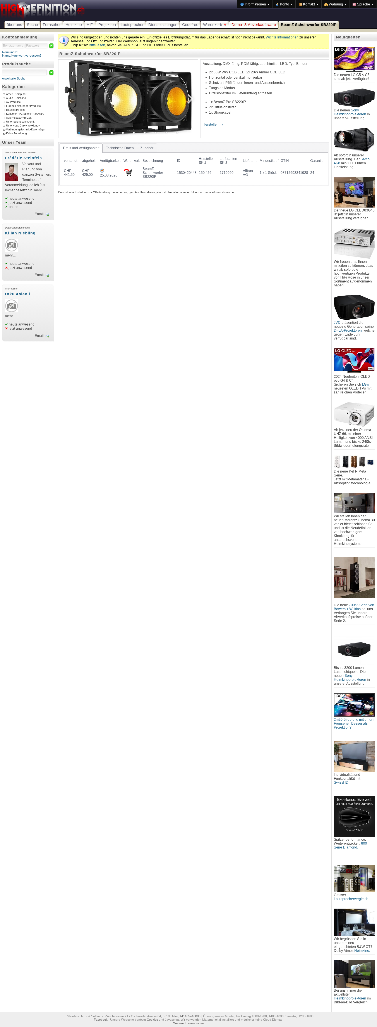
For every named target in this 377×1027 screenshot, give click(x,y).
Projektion (107, 25)
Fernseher (52, 25)
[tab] (81, 148)
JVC (337, 322)
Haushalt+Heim (15, 109)
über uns (14, 25)
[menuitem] (254, 4)
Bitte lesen (97, 45)
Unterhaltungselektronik (20, 121)
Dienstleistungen (162, 25)
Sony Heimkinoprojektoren (350, 112)
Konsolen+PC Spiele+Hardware (25, 113)
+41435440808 (190, 1016)
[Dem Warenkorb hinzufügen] (127, 174)
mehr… (39, 190)
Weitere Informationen (188, 1023)
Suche (32, 25)
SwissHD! (341, 782)
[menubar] (307, 4)
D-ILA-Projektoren (348, 330)
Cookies (152, 1019)
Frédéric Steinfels (23, 158)
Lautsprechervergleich (351, 899)
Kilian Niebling (20, 233)
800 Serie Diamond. (350, 845)
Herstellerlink (213, 124)
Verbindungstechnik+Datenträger (25, 129)
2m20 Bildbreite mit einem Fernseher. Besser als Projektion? (354, 723)
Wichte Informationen (282, 37)
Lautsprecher (132, 25)
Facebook (101, 1019)
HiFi (90, 25)
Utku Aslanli (17, 294)
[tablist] (193, 164)
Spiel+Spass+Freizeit (18, 117)
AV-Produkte (13, 102)
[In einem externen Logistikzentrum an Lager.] (102, 171)
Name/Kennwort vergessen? (21, 55)
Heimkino (73, 25)
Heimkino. (362, 951)
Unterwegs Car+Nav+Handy (23, 125)
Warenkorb (213, 25)
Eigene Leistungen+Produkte (23, 105)
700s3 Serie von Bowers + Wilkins (354, 607)
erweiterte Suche (14, 78)
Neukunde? (10, 52)
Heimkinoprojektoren (350, 998)
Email (39, 214)
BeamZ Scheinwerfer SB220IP (308, 25)
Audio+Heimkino (16, 98)
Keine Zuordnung (16, 133)
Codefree (190, 25)
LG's (365, 384)
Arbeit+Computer (16, 94)
